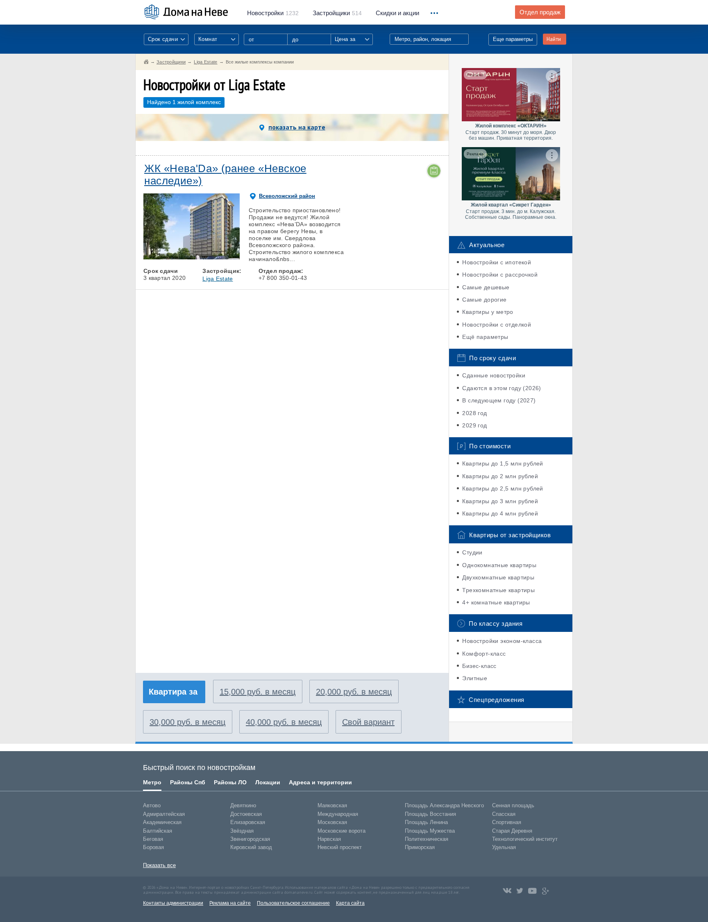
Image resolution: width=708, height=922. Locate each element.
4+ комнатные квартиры (496, 602)
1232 (273, 13)
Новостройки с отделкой (496, 324)
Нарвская (329, 839)
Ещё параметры (485, 337)
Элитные (474, 678)
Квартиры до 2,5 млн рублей (502, 488)
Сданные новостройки (493, 375)
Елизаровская (247, 822)
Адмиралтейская (164, 814)
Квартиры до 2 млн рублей (500, 476)
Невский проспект (340, 847)
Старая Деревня (512, 831)
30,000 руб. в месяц (187, 722)
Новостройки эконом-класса (502, 641)
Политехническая (426, 839)
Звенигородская (250, 839)
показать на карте (296, 127)
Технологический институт (525, 839)
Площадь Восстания (430, 814)
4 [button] (210, 257)
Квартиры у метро (487, 312)
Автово (152, 805)
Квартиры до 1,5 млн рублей (502, 463)
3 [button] (191, 257)
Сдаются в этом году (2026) (501, 388)
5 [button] (229, 257)
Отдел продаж (540, 12)
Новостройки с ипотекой (496, 262)
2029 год (474, 425)
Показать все (159, 865)
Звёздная (242, 831)
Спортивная (506, 822)
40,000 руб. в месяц (284, 722)
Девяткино (243, 805)
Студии (472, 552)
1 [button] (153, 257)
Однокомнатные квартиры (499, 565)
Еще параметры (513, 39)
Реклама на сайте (230, 903)
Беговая (153, 839)
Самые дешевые (485, 287)
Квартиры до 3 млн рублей (500, 501)
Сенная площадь (513, 805)
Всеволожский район (287, 196)
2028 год (474, 413)
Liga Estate (217, 278)
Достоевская (246, 814)
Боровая (153, 847)
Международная (338, 814)
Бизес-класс (479, 666)
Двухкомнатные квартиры (498, 577)
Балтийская (157, 831)
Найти (554, 39)
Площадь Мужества (430, 831)
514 (337, 13)
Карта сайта (350, 903)
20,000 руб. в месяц (354, 691)
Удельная (504, 847)
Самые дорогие (484, 299)
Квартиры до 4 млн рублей (500, 513)
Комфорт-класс (484, 653)
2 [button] (172, 257)
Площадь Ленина (426, 822)
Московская (332, 822)
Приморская (420, 847)
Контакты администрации (173, 903)
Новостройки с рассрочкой (500, 274)
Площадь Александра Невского (444, 805)
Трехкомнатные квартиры (498, 590)
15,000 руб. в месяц (257, 691)
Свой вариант (368, 722)
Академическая (162, 822)
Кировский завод (251, 847)
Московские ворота (341, 831)
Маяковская (332, 805)
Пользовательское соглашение (293, 903)
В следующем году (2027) (499, 400)
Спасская (503, 814)
